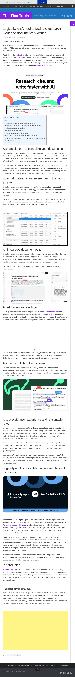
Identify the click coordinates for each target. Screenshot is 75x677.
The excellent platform (16, 525)
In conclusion (9, 140)
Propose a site (7, 6)
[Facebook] (65, 16)
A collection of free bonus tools (19, 143)
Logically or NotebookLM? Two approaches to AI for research (25, 138)
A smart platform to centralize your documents (20, 123)
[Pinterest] (71, 16)
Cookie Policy (60, 6)
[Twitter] (62, 16)
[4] (11, 259)
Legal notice (49, 6)
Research (12, 655)
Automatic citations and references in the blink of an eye (23, 125)
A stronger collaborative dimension (16, 133)
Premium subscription (36, 6)
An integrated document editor (15, 128)
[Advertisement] (35, 336)
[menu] (42, 2)
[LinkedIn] (68, 16)
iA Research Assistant (50, 312)
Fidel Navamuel (10, 37)
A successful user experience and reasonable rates (21, 135)
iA (3, 24)
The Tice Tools (16, 16)
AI (8, 655)
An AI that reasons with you (14, 130)
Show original (27, 2)
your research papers (43, 65)
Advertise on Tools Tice (21, 6)
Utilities (18, 655)
